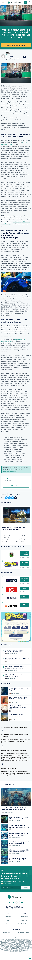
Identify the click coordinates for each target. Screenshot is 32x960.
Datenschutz (24, 916)
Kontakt (8, 923)
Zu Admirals (24, 596)
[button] (29, 2)
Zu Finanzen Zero (24, 579)
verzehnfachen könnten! (9, 471)
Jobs (8, 920)
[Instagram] (18, 902)
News (3, 6)
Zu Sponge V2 (25, 563)
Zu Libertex (24, 604)
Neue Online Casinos (24, 923)
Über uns (8, 916)
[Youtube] (22, 902)
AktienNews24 (24, 920)
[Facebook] (9, 902)
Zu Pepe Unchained (25, 553)
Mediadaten (6, 932)
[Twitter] (13, 902)
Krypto (11, 494)
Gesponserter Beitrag (23, 932)
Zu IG (24, 588)
